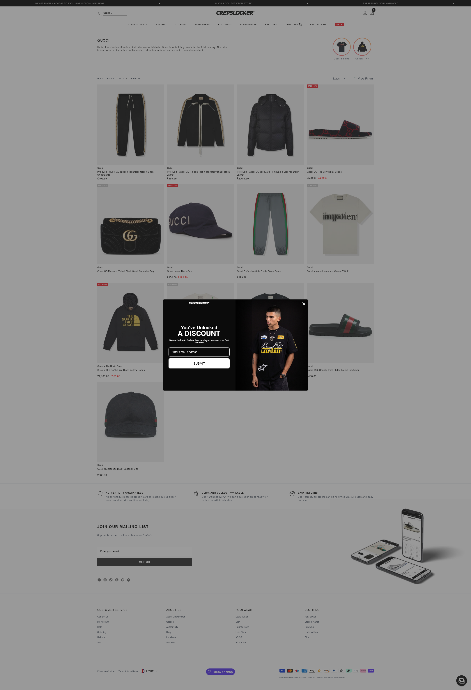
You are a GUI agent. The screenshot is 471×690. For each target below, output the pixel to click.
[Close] (304, 303)
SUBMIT (199, 363)
